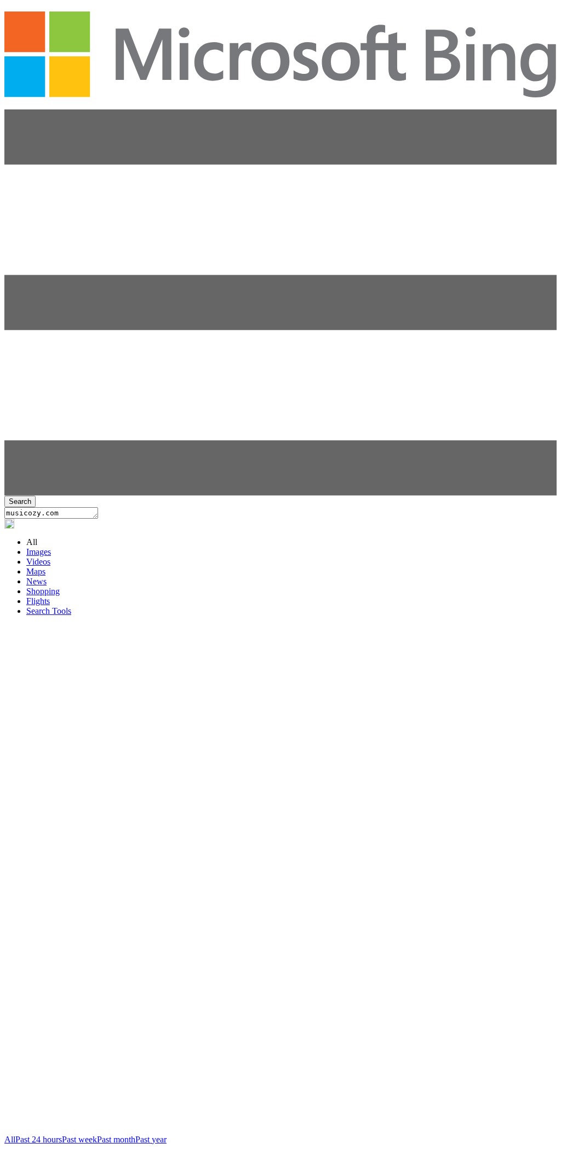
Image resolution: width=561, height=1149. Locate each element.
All (9, 1139)
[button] (280, 492)
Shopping (43, 591)
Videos (38, 561)
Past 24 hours (38, 1139)
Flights (38, 601)
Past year (151, 1139)
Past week (79, 1139)
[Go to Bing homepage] (280, 92)
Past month (116, 1139)
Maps (35, 571)
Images (38, 551)
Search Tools (48, 611)
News (36, 581)
